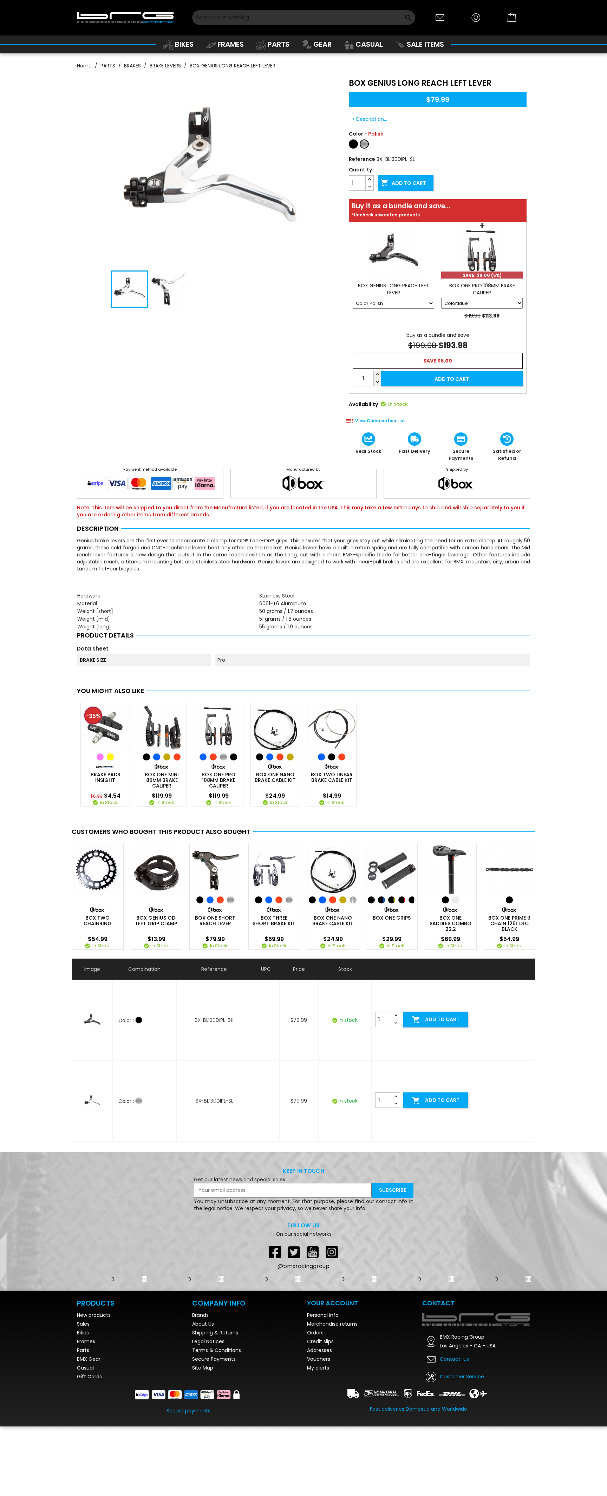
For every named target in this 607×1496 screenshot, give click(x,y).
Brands (200, 1315)
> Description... (369, 119)
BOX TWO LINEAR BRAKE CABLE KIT (332, 777)
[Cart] (512, 17)
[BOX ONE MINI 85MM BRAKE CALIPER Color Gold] (167, 757)
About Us (203, 1323)
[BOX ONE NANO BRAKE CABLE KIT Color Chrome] (353, 900)
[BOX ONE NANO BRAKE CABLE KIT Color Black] (259, 757)
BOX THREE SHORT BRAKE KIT (274, 920)
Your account (332, 1303)
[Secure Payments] (150, 485)
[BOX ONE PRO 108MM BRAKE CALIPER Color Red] (213, 757)
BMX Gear (88, 1359)
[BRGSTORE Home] (125, 17)
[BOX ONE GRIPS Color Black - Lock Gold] (391, 900)
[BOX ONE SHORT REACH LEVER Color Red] (220, 900)
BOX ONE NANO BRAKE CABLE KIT (275, 777)
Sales (83, 1323)
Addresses (319, 1350)
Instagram (332, 1252)
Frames (86, 1341)
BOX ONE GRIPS (392, 918)
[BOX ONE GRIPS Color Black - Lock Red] (402, 900)
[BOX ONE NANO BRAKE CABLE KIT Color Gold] (290, 757)
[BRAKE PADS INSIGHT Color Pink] (100, 757)
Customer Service (462, 1376)
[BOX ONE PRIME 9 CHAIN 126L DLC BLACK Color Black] (509, 900)
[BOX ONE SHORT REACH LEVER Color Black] (200, 900)
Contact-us (454, 1359)
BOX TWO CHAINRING (98, 920)
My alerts (318, 1367)
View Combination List (380, 421)
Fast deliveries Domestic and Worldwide (418, 1408)
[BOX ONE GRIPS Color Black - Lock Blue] (381, 900)
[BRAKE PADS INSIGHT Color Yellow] (110, 757)
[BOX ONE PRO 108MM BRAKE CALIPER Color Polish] (223, 757)
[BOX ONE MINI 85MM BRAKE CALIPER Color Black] (146, 757)
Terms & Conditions (216, 1350)
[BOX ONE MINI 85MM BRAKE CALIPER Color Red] (177, 757)
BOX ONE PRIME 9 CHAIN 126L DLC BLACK (509, 923)
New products (94, 1315)
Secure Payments (214, 1359)
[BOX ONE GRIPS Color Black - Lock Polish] (412, 900)
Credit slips (320, 1341)
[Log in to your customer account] (476, 17)
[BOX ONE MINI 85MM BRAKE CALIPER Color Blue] (156, 757)
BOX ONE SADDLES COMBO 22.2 (450, 923)
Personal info (323, 1315)
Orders (315, 1332)
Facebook (275, 1252)
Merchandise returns (332, 1323)
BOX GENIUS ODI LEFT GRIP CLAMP (156, 920)
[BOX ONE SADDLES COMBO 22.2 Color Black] (445, 900)
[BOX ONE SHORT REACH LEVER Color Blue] (210, 900)
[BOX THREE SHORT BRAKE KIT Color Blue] (269, 900)
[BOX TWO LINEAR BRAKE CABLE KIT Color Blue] (321, 757)
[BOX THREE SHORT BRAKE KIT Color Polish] (289, 900)
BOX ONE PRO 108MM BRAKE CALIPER (218, 780)
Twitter (294, 1252)
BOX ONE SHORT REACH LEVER (215, 920)
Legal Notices (208, 1341)
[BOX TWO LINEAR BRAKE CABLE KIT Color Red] (342, 757)
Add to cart (403, 182)
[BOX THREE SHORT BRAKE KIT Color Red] (279, 900)
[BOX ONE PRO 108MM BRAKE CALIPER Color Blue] (203, 757)
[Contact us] (440, 17)
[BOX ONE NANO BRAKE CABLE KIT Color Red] (280, 757)
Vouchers (318, 1359)
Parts (83, 1350)
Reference (362, 159)
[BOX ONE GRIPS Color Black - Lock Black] (371, 900)
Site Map (202, 1367)
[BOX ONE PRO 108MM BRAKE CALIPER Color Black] (233, 757)
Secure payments (188, 1410)
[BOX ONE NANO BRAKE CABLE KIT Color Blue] (270, 757)
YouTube (313, 1252)
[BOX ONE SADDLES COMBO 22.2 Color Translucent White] (455, 900)
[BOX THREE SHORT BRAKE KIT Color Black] (258, 900)
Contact (438, 1303)
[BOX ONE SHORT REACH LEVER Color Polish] (230, 900)
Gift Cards (89, 1376)
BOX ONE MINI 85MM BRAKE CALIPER (162, 780)
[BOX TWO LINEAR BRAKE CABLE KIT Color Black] (331, 757)
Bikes (83, 1332)
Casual (85, 1367)
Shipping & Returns (215, 1332)
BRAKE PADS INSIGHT (105, 777)
